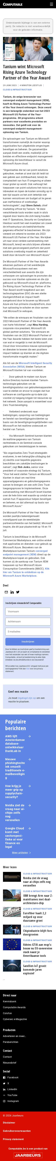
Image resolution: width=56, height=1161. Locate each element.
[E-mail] (6, 592)
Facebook (12, 1077)
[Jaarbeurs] (28, 1154)
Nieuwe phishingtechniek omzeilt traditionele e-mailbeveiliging (15, 768)
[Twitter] (18, 592)
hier (27, 669)
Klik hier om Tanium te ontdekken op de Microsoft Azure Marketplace (26, 572)
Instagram (13, 1101)
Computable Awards (14, 1007)
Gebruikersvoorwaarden (17, 1131)
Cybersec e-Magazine (15, 1019)
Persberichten (10, 1042)
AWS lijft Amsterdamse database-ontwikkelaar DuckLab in (15, 743)
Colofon (7, 1013)
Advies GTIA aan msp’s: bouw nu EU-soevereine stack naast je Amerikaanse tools (37, 950)
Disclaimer (9, 1122)
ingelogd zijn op (27, 698)
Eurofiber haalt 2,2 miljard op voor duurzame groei (34, 917)
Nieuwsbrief (9, 1062)
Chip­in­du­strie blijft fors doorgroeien (37, 932)
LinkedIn (12, 1089)
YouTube (12, 1095)
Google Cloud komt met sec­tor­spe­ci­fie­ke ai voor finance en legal (14, 838)
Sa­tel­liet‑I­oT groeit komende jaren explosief (34, 969)
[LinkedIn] (12, 592)
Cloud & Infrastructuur (17, 89)
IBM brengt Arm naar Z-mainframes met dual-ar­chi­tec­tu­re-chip (38, 899)
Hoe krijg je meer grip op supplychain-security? (14, 791)
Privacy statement (13, 1139)
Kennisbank (9, 1001)
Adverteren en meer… (14, 1036)
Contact (7, 1056)
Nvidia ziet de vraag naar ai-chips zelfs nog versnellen (15, 813)
